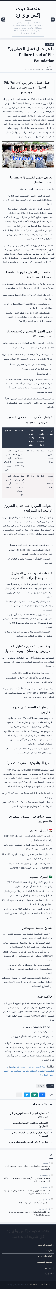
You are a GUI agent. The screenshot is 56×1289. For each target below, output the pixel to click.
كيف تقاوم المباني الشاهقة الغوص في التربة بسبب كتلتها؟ (28, 1115)
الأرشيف (48, 1250)
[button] (42, 1095)
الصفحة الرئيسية (45, 1245)
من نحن (48, 1268)
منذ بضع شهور (43, 1175)
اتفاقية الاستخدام (45, 1256)
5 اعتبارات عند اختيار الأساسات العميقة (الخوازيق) (30, 1125)
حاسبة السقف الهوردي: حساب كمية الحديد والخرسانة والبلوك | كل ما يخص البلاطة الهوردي (26, 1191)
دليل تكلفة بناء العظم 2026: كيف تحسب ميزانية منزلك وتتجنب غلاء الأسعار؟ (29, 1213)
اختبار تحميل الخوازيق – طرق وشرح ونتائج (28, 1067)
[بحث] (3, 19)
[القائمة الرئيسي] (53, 19)
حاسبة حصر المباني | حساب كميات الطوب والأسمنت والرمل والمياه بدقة (27, 1167)
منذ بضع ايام (44, 1163)
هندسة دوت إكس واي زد (28, 11)
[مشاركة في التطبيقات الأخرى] (19, 1095)
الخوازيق (49, 44)
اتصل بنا (48, 1273)
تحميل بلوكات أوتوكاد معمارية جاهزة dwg (34, 1203)
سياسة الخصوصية (44, 1262)
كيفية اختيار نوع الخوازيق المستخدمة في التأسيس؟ (30, 1134)
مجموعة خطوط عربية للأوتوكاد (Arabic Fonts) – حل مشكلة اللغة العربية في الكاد (27, 1179)
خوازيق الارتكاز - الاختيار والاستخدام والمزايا (28, 1142)
